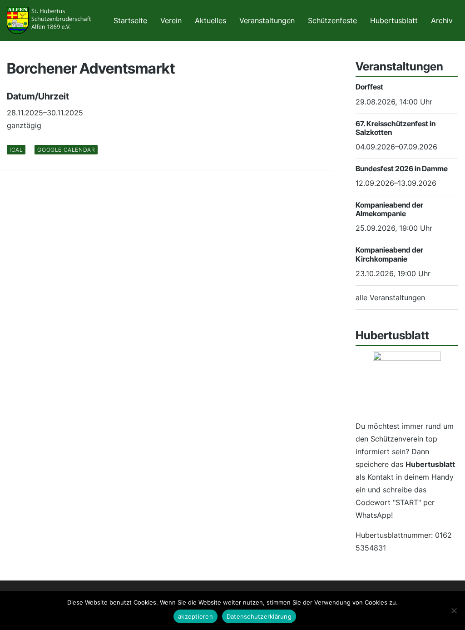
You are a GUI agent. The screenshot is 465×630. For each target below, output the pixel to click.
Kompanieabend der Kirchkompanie (389, 254)
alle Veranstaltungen (390, 297)
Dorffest (369, 86)
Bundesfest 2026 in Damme (402, 168)
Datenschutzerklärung (259, 616)
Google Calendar (66, 149)
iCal (16, 149)
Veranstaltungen (267, 20)
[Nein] (453, 610)
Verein (171, 20)
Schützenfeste (332, 20)
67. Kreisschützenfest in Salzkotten (395, 128)
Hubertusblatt (394, 20)
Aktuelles (210, 20)
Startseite (130, 20)
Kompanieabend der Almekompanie (389, 209)
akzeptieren (195, 616)
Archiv (442, 20)
